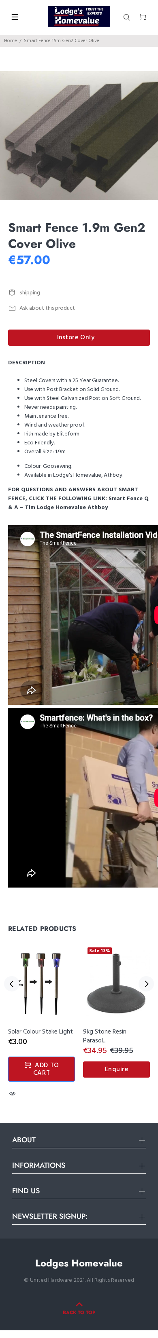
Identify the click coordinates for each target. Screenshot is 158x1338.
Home (10, 41)
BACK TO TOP (79, 1312)
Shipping (29, 293)
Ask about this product (47, 308)
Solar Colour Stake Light (40, 1032)
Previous (11, 983)
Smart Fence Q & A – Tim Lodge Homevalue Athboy (78, 503)
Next (146, 983)
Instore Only (76, 337)
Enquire (116, 1069)
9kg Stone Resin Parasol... (104, 1036)
